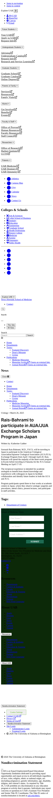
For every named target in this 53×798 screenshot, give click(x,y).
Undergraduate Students (12, 47)
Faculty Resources (10, 133)
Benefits (5, 112)
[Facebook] (9, 251)
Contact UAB (14, 716)
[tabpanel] (26, 334)
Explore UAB (7, 297)
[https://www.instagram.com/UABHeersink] (7, 568)
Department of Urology (17, 505)
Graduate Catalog (9, 76)
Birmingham (12, 596)
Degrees (10, 615)
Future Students (8, 29)
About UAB (6, 663)
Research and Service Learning (16, 61)
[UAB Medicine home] (26, 294)
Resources (6, 94)
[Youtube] (9, 264)
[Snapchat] (9, 268)
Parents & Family (9, 86)
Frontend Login (18, 731)
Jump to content (13, 6)
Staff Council (7, 136)
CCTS (4, 153)
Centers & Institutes (15, 587)
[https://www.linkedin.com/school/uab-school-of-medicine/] (7, 570)
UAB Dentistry (8, 169)
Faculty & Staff (8, 122)
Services (5, 91)
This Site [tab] (11, 325)
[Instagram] (9, 259)
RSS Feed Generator (15, 601)
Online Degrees (8, 79)
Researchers (7, 142)
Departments (12, 345)
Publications (12, 357)
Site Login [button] (11, 726)
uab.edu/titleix (34, 795)
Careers (10, 625)
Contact (10, 304)
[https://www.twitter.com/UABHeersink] (8, 573)
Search (4, 332)
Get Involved (7, 109)
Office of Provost (9, 127)
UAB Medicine (8, 166)
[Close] (16, 10)
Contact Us (6, 561)
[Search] (3, 309)
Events (4, 115)
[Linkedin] (9, 272)
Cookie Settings (16, 712)
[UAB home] (26, 281)
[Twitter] (9, 255)
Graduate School (9, 73)
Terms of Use (14, 721)
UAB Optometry (9, 171)
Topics (9, 347)
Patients (5, 160)
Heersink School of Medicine (19, 299)
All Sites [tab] (11, 328)
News (4, 299)
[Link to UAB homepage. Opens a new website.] (26, 703)
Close (4, 377)
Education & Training (16, 592)
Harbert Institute (9, 151)
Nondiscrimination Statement (13, 706)
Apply (9, 613)
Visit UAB (6, 35)
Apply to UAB (8, 38)
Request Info (7, 40)
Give (9, 618)
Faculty (10, 589)
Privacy (11, 718)
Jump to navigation (15, 3)
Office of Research (10, 148)
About (9, 594)
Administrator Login (20, 729)
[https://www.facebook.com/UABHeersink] (7, 565)
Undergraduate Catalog (12, 55)
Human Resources (10, 130)
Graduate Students (10, 68)
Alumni (5, 104)
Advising (5, 53)
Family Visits (7, 97)
